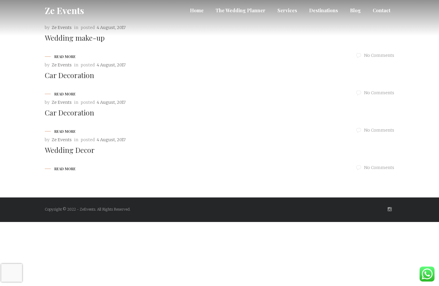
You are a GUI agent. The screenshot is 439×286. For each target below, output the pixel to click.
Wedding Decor (70, 150)
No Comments (379, 55)
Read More (65, 56)
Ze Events (64, 10)
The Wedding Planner (240, 10)
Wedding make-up (75, 37)
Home (197, 10)
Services (287, 10)
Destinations (323, 10)
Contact (381, 10)
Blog (355, 10)
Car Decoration (69, 75)
